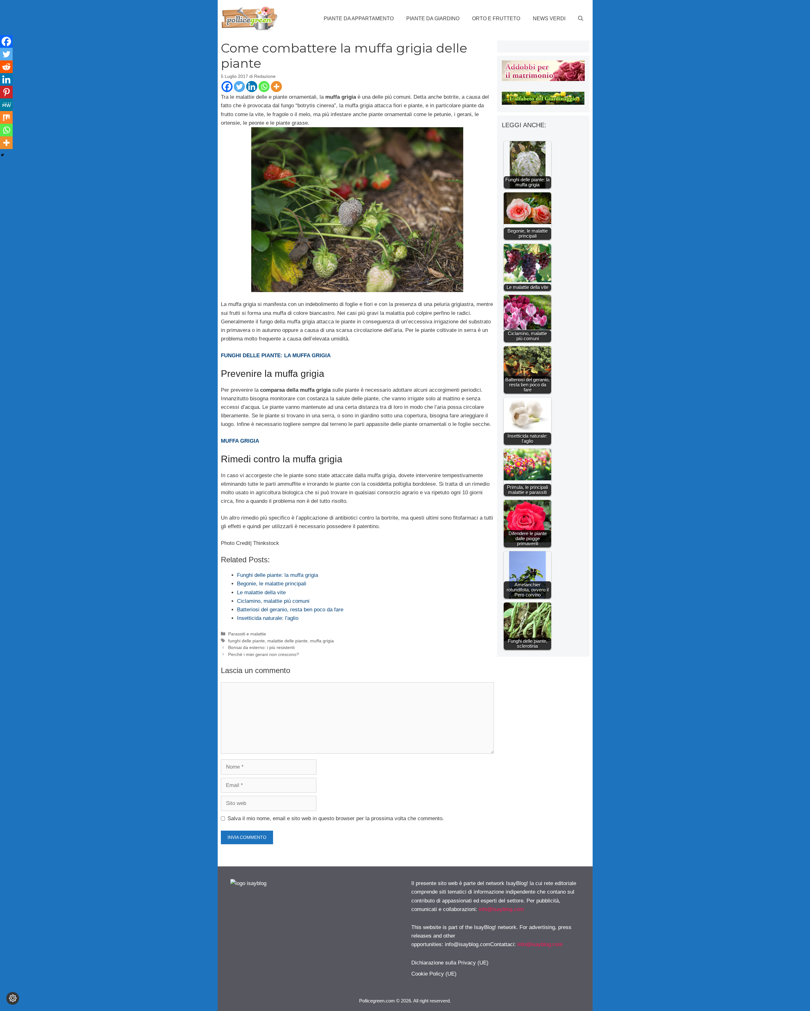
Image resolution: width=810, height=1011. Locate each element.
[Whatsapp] (264, 86)
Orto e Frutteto (496, 18)
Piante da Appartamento (359, 18)
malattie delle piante (287, 640)
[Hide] (2, 155)
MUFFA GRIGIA (240, 441)
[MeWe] (6, 104)
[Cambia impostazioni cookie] (12, 998)
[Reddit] (6, 66)
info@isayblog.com (501, 909)
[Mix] (6, 117)
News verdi (549, 18)
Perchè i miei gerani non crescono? (263, 654)
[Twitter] (239, 86)
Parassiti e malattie (247, 633)
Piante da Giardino (432, 18)
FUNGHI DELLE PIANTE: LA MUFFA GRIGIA (276, 356)
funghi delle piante (246, 640)
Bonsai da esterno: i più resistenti (261, 647)
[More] (276, 86)
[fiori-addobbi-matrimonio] (543, 79)
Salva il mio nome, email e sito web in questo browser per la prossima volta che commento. (335, 818)
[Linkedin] (251, 86)
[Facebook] (227, 86)
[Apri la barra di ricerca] (580, 19)
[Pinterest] (6, 92)
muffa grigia (322, 640)
